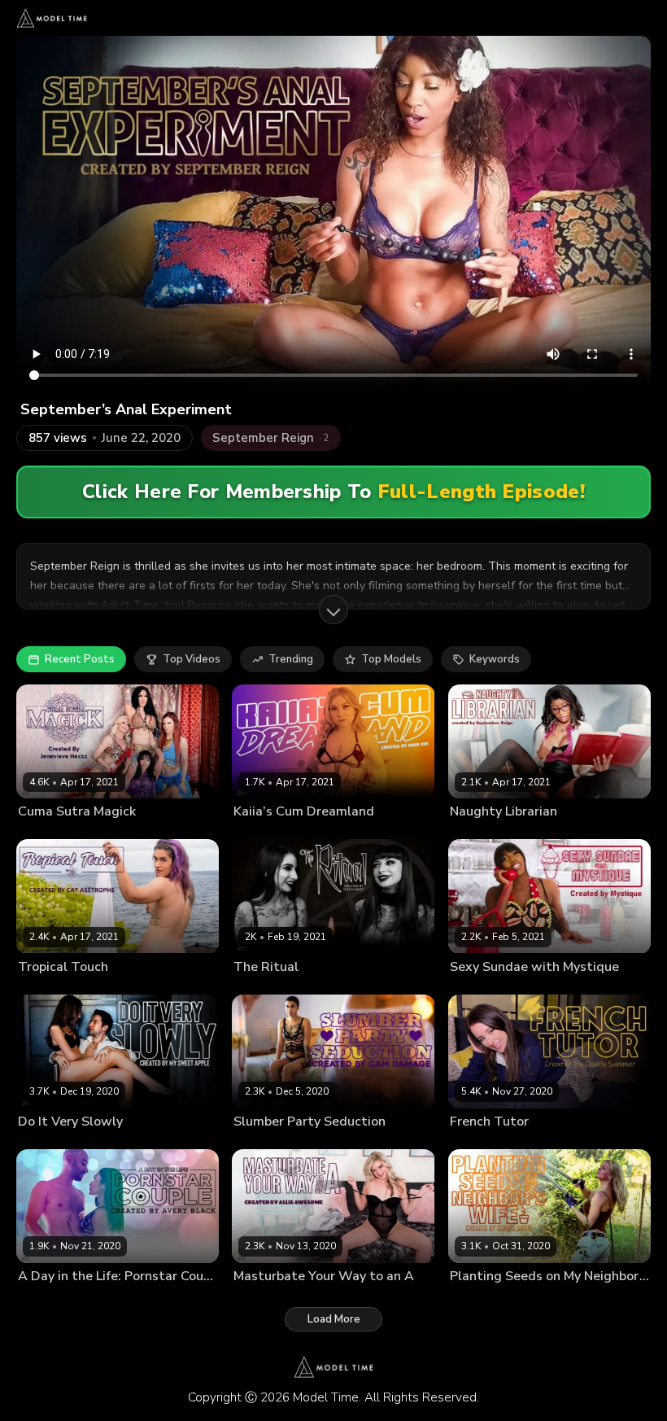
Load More (333, 1319)
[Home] (51, 18)
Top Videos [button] (191, 659)
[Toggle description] (333, 609)
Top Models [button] (391, 659)
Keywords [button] (494, 659)
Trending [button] (290, 659)
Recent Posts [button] (80, 659)
